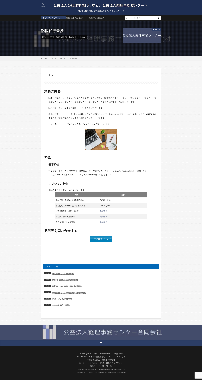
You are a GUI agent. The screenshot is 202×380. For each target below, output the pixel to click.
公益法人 (100, 18)
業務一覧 (74, 37)
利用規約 (117, 372)
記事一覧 (53, 59)
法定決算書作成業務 (61, 305)
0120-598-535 (105, 366)
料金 (68, 18)
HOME (45, 59)
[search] (158, 18)
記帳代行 (74, 18)
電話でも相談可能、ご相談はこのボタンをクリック (98, 11)
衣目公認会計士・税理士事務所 (100, 360)
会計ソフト (83, 18)
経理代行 (92, 18)
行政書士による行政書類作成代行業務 (69, 292)
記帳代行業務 (73, 59)
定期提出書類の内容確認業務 (65, 280)
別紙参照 (103, 211)
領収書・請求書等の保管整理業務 (67, 286)
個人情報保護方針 (107, 372)
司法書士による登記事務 (63, 273)
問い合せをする (101, 238)
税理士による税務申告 (62, 299)
